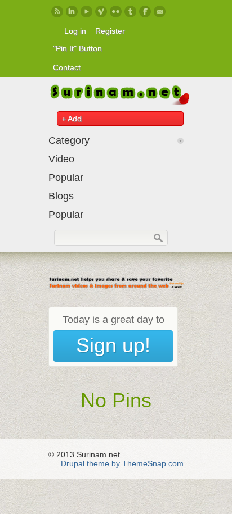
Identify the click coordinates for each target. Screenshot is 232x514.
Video (61, 159)
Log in (75, 30)
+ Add (71, 118)
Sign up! (113, 345)
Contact (67, 67)
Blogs (61, 196)
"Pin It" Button (77, 48)
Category (69, 140)
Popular (65, 177)
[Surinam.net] (118, 102)
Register (110, 30)
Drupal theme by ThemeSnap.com (122, 463)
